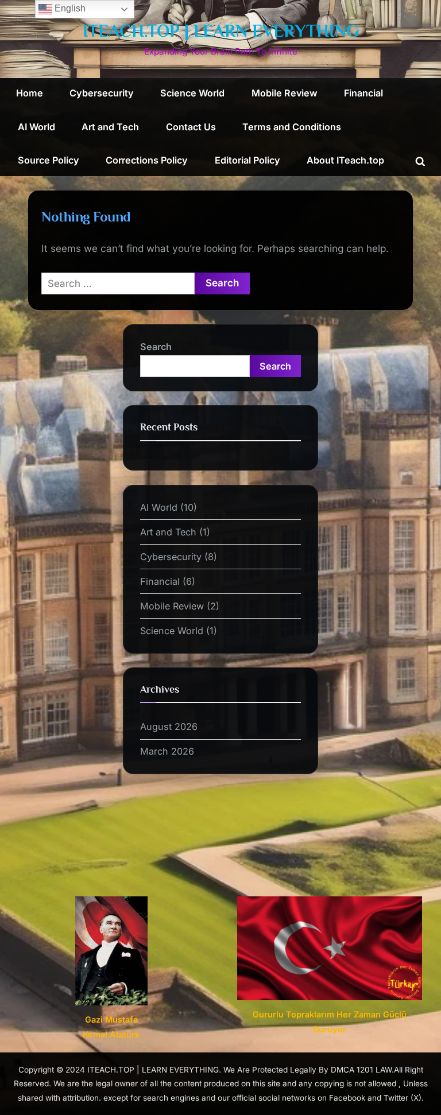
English (69, 8)
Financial (363, 93)
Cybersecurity (101, 93)
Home (29, 93)
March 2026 (167, 751)
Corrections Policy (147, 160)
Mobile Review (285, 93)
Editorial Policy (247, 160)
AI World (36, 127)
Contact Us (191, 127)
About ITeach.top (345, 160)
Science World (192, 93)
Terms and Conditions (291, 127)
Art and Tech (110, 127)
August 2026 (169, 726)
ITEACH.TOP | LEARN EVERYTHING (221, 31)
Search (156, 346)
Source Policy (48, 160)
